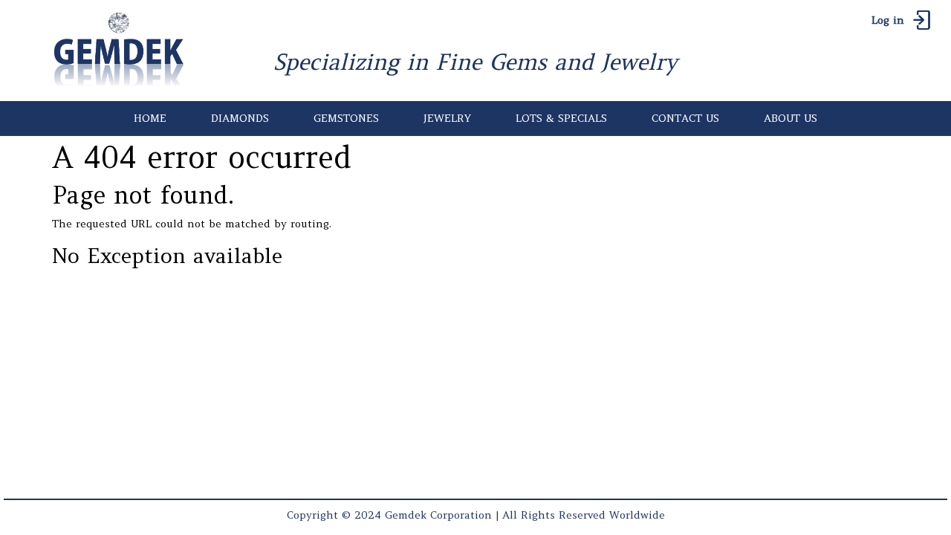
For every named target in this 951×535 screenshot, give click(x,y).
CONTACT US (685, 118)
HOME (150, 118)
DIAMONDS (240, 118)
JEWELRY (447, 118)
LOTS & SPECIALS (561, 118)
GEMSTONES (346, 118)
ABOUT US (790, 118)
